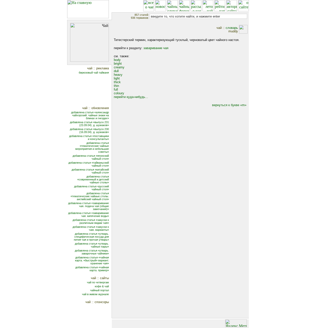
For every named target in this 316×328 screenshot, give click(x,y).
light (117, 78)
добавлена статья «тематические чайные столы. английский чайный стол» (90, 196)
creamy (119, 67)
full (116, 89)
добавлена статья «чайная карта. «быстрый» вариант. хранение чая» (92, 260)
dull (116, 71)
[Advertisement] (92, 90)
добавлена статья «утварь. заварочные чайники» (92, 252)
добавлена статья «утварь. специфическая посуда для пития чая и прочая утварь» (91, 236)
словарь (232, 28)
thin (116, 86)
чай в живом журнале (95, 294)
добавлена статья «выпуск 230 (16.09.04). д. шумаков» (89, 131)
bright (118, 63)
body (117, 60)
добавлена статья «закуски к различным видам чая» (91, 221)
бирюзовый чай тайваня (94, 72)
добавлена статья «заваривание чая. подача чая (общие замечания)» (88, 206)
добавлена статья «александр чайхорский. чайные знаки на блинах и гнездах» (90, 115)
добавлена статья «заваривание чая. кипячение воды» (88, 214)
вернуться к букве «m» (229, 105)
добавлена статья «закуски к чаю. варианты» (91, 228)
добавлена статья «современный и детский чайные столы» (93, 179)
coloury (119, 93)
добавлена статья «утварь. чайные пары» (92, 245)
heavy (118, 75)
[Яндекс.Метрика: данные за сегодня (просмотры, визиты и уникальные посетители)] (236, 323)
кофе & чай (102, 286)
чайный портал (99, 290)
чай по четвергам (98, 282)
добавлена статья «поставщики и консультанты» (89, 137)
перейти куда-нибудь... (131, 97)
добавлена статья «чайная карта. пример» (92, 269)
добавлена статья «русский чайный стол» (91, 188)
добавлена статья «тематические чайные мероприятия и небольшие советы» (92, 147)
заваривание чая (155, 48)
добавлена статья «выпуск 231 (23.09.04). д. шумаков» (89, 124)
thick (117, 82)
